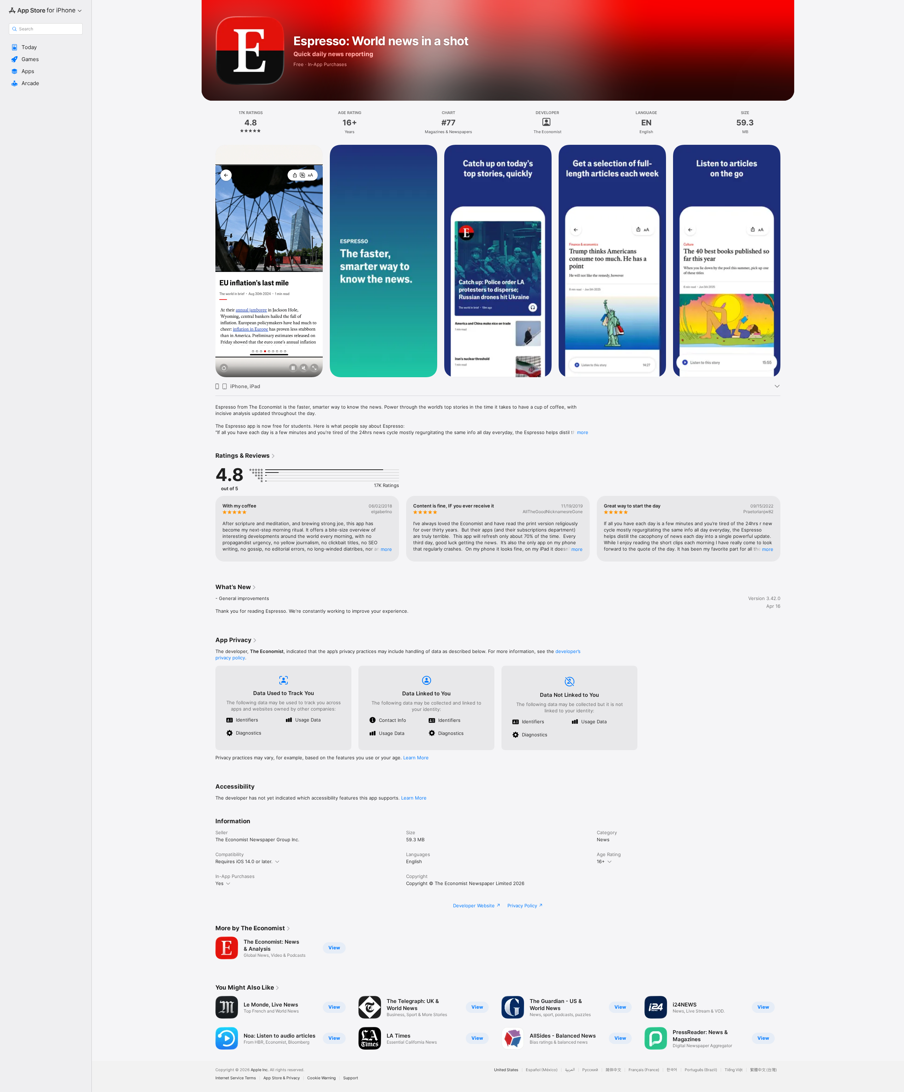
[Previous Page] (208, 261)
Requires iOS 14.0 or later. (244, 861)
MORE (386, 549)
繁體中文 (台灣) (763, 1070)
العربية (570, 1070)
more (582, 432)
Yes (219, 883)
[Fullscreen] (314, 368)
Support (350, 1078)
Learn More (416, 757)
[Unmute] (303, 368)
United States (506, 1070)
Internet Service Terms (235, 1078)
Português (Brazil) (701, 1070)
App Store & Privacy (281, 1078)
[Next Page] (787, 261)
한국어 (672, 1070)
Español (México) (542, 1070)
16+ (601, 861)
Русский (590, 1070)
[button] (45, 47)
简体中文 (613, 1070)
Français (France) (644, 1070)
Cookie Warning (321, 1078)
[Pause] (293, 368)
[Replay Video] (224, 368)
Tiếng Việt (734, 1070)
